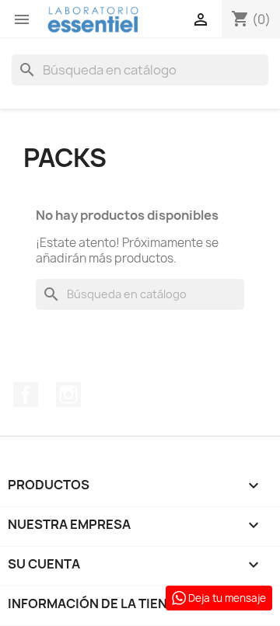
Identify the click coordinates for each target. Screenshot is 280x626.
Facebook (25, 394)
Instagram (68, 394)
